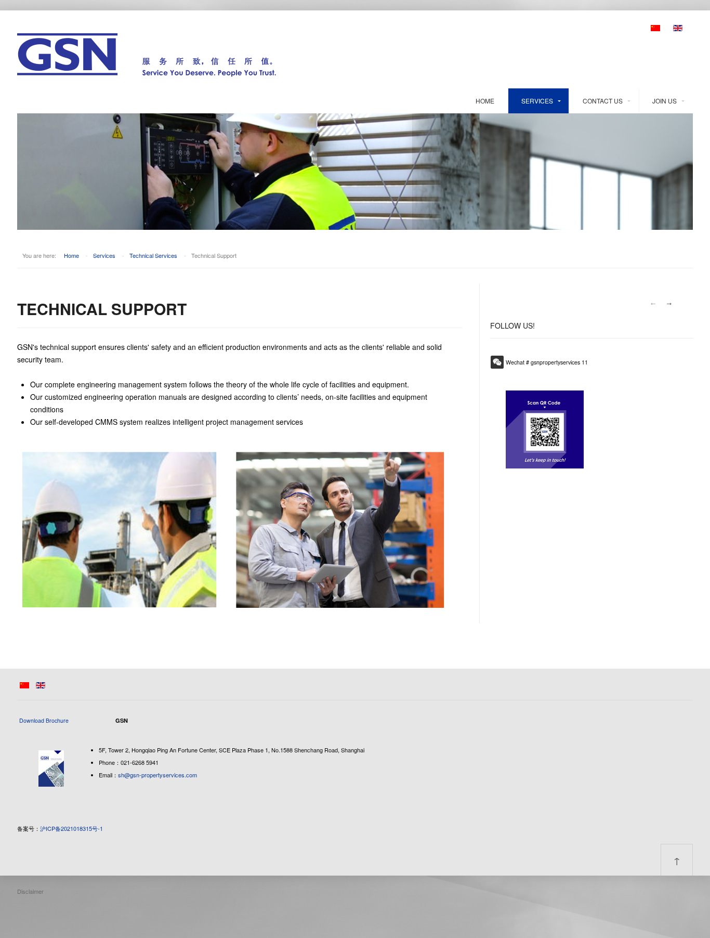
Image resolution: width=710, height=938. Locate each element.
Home (485, 100)
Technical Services (153, 255)
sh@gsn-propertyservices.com (157, 775)
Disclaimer (30, 891)
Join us (664, 100)
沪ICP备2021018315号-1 (71, 828)
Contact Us (603, 100)
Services (537, 100)
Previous (653, 303)
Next (669, 303)
